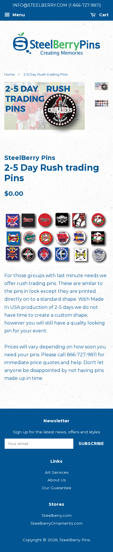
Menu (18, 14)
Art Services (56, 472)
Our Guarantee (56, 487)
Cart (103, 14)
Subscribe (91, 443)
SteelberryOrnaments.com (56, 523)
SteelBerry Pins (74, 539)
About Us (57, 480)
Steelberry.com (57, 515)
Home (9, 74)
